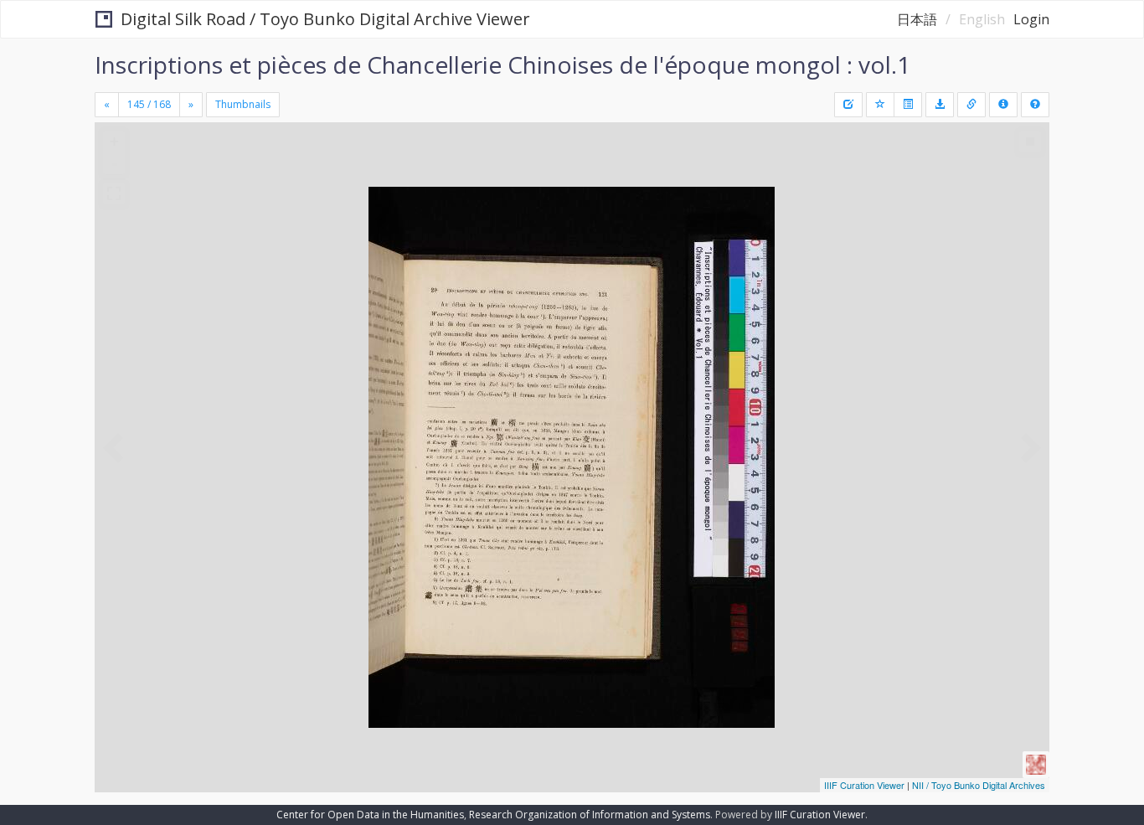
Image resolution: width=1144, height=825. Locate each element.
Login (1031, 19)
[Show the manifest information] (1003, 104)
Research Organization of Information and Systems (589, 814)
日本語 (917, 19)
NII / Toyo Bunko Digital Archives (978, 784)
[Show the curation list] (908, 104)
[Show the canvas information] (971, 104)
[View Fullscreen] (114, 193)
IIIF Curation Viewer (864, 784)
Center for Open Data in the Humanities (370, 814)
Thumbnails (243, 104)
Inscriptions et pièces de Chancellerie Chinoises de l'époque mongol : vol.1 (502, 64)
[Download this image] (939, 104)
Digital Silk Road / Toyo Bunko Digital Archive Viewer (325, 19)
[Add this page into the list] (880, 104)
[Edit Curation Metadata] (848, 104)
